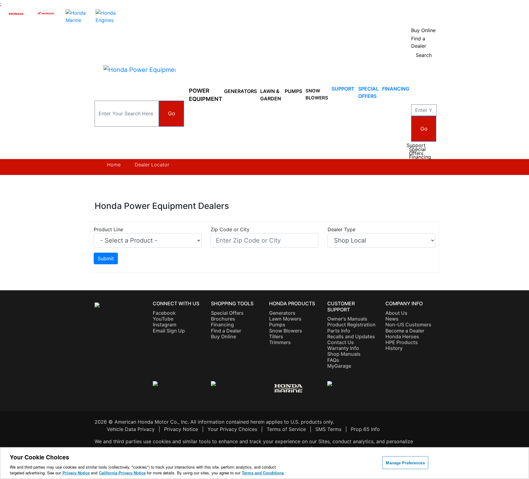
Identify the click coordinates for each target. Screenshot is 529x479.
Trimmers (280, 342)
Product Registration (351, 324)
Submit (106, 258)
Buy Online (223, 336)
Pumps (293, 91)
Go (171, 113)
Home (114, 165)
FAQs (333, 360)
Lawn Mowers (285, 319)
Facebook (164, 313)
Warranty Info (343, 348)
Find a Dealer (226, 331)
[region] (264, 463)
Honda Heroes (402, 336)
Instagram (164, 324)
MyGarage (339, 366)
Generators (240, 91)
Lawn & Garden (270, 95)
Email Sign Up (169, 331)
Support (343, 89)
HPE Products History (401, 345)
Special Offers (417, 151)
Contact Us (340, 342)
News (392, 319)
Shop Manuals (344, 354)
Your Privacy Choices (232, 429)
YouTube (163, 319)
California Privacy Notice (122, 473)
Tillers (276, 336)
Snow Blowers (317, 94)
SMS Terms (328, 429)
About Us (396, 313)
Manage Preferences (405, 463)
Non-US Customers (408, 324)
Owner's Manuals (347, 319)
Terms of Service (286, 429)
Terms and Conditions (263, 473)
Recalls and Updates (351, 336)
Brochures (223, 319)
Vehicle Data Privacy (131, 429)
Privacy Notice (181, 429)
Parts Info (338, 331)
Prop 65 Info (365, 429)
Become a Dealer (404, 331)
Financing (395, 89)
